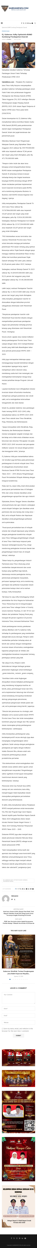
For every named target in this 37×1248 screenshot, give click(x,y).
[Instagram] (25, 23)
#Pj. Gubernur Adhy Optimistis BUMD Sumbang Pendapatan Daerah (15, 880)
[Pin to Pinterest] (22, 889)
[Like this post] (17, 889)
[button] (3, 957)
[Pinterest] (28, 23)
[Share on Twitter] (20, 889)
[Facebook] (21, 23)
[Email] (32, 23)
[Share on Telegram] (26, 889)
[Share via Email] (33, 889)
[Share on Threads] (28, 889)
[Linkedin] (30, 23)
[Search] (35, 23)
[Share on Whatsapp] (24, 889)
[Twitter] (23, 23)
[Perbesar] (33, 1052)
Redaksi (9, 39)
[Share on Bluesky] (30, 889)
